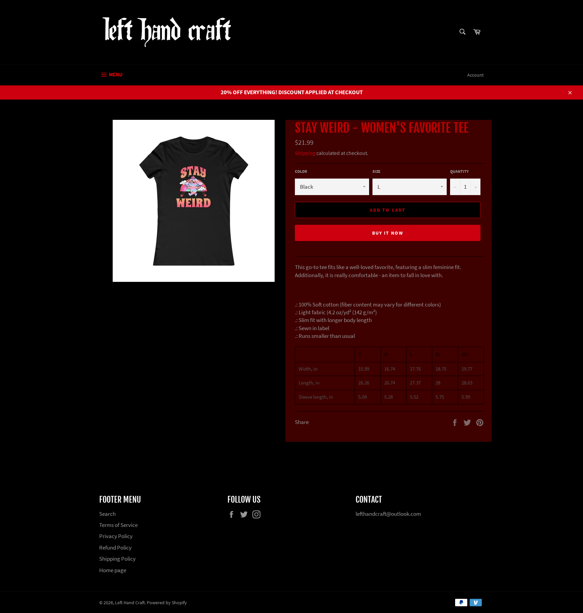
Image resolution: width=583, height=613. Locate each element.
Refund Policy (115, 547)
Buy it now (388, 233)
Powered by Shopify (167, 603)
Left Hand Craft (130, 603)
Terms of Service (118, 525)
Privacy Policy (116, 536)
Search (107, 513)
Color (301, 171)
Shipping (305, 153)
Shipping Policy (117, 558)
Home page (112, 570)
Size (376, 171)
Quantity (459, 171)
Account (475, 75)
